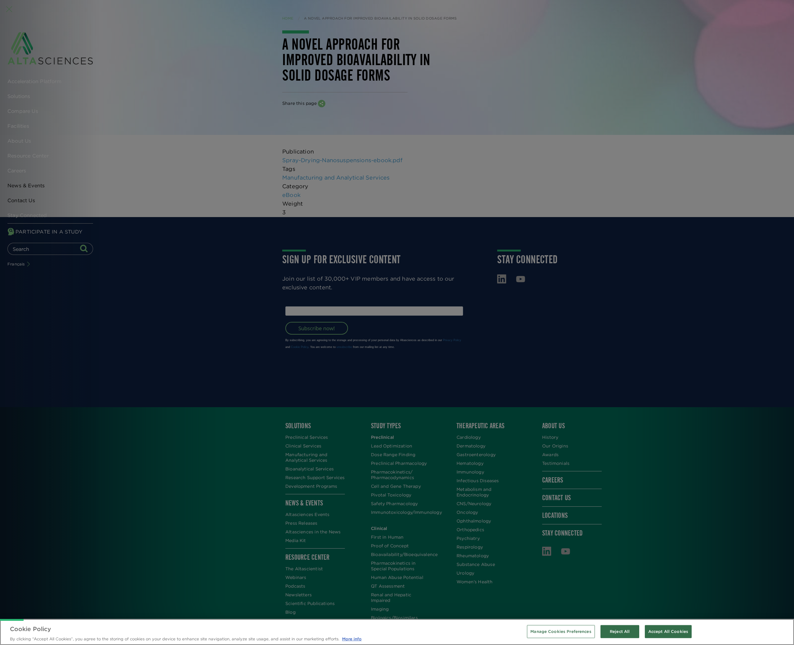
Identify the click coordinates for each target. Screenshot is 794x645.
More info (352, 638)
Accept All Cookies (668, 631)
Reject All (620, 631)
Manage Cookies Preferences (560, 631)
